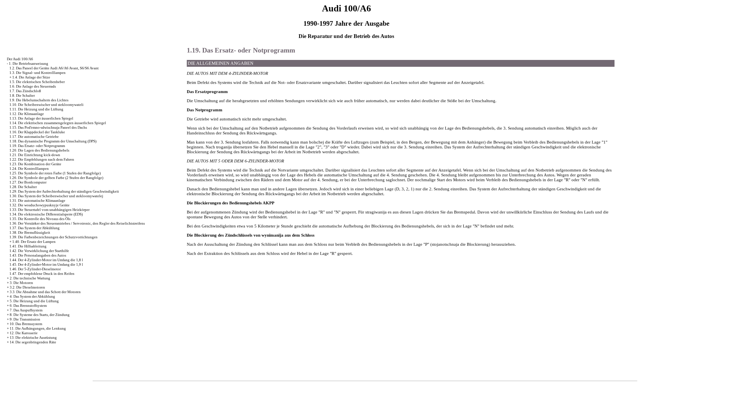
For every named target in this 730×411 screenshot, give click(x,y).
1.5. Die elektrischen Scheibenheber (37, 82)
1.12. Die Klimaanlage (26, 114)
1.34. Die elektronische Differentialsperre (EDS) (46, 214)
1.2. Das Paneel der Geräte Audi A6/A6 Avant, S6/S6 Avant (54, 68)
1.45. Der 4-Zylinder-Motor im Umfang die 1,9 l (46, 264)
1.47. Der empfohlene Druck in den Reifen (41, 273)
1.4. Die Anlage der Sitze (31, 77)
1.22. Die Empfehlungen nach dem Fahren (41, 159)
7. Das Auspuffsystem (26, 310)
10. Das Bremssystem (26, 324)
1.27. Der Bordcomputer (27, 182)
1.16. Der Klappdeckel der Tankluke (37, 132)
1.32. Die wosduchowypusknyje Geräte (39, 205)
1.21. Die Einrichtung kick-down (34, 155)
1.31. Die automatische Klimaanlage (37, 200)
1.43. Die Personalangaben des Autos (37, 255)
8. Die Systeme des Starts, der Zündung (40, 315)
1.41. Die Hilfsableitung (27, 246)
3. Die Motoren (21, 283)
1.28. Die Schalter (23, 187)
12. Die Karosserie (24, 333)
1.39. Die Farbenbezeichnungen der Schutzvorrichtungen (53, 237)
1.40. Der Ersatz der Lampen (34, 241)
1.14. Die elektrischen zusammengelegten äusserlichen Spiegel (57, 123)
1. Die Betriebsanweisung (28, 63)
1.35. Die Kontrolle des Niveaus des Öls (39, 219)
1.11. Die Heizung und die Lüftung (36, 109)
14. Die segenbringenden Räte (33, 342)
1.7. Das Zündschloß (25, 91)
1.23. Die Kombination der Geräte (35, 164)
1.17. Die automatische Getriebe (34, 136)
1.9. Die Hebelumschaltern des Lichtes (38, 100)
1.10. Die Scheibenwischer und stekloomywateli (46, 104)
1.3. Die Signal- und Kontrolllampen (37, 72)
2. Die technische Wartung (30, 278)
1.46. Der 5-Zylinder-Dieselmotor (35, 269)
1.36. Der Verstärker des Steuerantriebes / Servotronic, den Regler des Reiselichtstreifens (77, 223)
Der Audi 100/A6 (20, 59)
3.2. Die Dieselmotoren (27, 287)
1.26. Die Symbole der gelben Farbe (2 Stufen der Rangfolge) (56, 178)
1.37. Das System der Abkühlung (34, 228)
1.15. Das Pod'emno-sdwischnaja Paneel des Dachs (48, 127)
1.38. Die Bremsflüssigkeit (29, 232)
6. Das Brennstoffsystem (28, 305)
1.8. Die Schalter (22, 95)
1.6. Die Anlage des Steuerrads (32, 86)
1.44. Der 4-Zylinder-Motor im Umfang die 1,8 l (46, 260)
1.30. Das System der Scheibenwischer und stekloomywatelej (56, 196)
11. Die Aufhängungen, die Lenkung (38, 328)
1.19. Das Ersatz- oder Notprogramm (37, 146)
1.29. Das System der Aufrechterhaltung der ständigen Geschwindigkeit (64, 191)
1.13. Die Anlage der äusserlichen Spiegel (41, 118)
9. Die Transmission (25, 319)
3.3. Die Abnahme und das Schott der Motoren (45, 292)
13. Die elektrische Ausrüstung (33, 337)
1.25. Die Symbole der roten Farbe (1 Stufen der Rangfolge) (55, 173)
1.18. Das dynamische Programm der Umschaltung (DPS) (52, 141)
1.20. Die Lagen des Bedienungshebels (39, 150)
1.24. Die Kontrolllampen (29, 168)
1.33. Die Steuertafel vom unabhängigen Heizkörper (49, 209)
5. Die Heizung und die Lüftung (34, 301)
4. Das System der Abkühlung (32, 296)
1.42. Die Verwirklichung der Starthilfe (39, 251)
